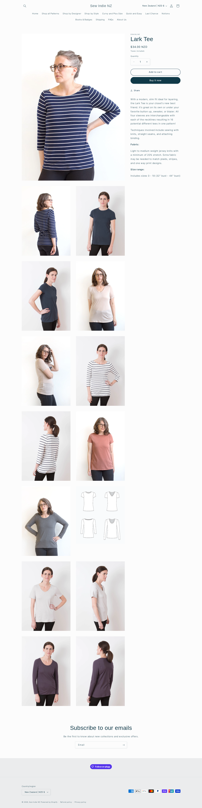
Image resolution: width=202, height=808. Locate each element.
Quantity (135, 56)
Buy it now (156, 80)
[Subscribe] (124, 745)
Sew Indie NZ (34, 802)
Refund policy (66, 802)
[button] (25, 6)
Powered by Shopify (49, 802)
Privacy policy (80, 802)
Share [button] (137, 90)
